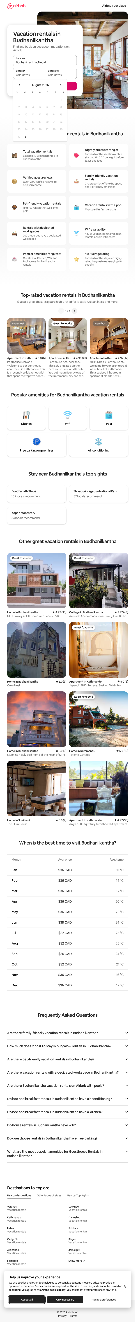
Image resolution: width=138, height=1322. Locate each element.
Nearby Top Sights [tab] (78, 1195)
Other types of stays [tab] (49, 1195)
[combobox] (45, 62)
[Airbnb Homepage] (16, 5)
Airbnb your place (114, 6)
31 (26, 136)
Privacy (62, 1315)
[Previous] (61, 311)
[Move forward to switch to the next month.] (61, 85)
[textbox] (29, 75)
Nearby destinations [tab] (19, 1195)
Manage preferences (103, 1299)
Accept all (27, 1299)
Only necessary (65, 1299)
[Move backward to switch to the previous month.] (19, 85)
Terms (73, 1315)
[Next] (74, 311)
